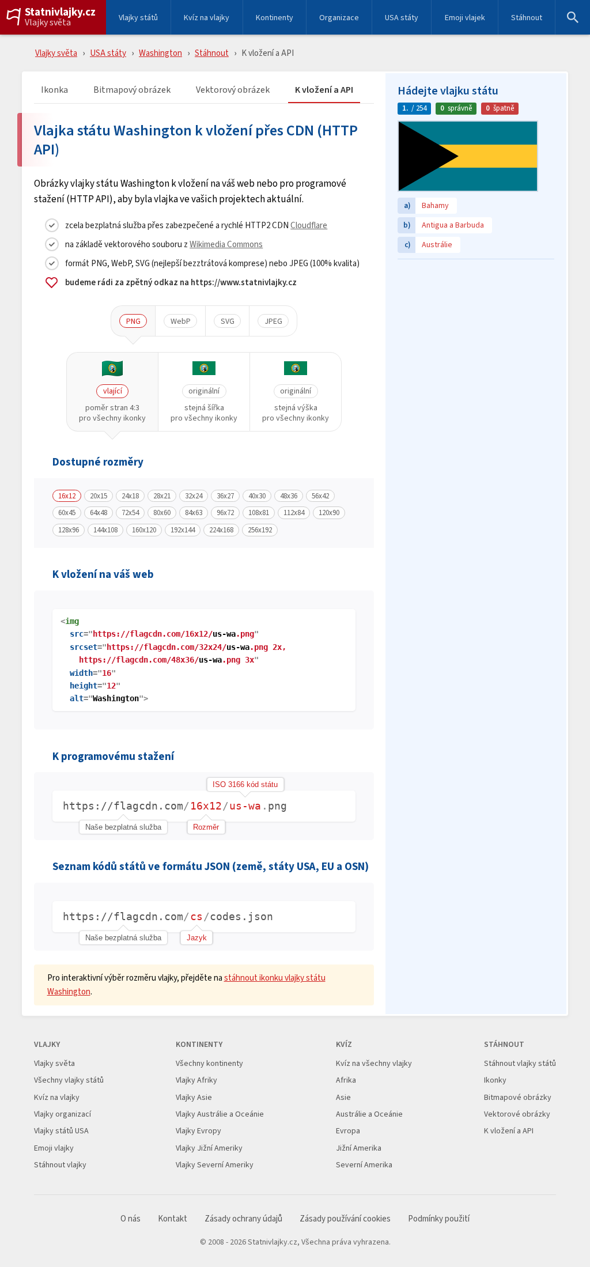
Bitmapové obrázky (517, 1097)
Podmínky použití (439, 1219)
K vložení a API (324, 90)
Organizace (339, 17)
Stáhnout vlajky (60, 1165)
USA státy (401, 17)
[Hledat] (572, 17)
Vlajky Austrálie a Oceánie (220, 1114)
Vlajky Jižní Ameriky (209, 1148)
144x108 (105, 530)
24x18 (130, 496)
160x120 (144, 530)
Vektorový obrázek (233, 90)
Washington (160, 52)
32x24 (193, 496)
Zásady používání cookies (345, 1219)
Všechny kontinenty (209, 1063)
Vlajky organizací (62, 1114)
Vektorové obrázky (517, 1114)
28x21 (162, 496)
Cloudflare (308, 225)
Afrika (346, 1080)
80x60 (162, 512)
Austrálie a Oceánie (369, 1114)
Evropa (348, 1131)
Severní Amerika (364, 1165)
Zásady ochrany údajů (243, 1219)
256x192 (260, 530)
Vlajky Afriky (196, 1080)
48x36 (288, 496)
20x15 (98, 496)
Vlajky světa (48, 22)
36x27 (225, 496)
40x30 (257, 496)
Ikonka (54, 90)
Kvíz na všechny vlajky (374, 1063)
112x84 (293, 512)
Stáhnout (526, 17)
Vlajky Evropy (198, 1131)
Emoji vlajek (465, 17)
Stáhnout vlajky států (520, 1063)
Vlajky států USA (61, 1131)
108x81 (258, 512)
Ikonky (495, 1080)
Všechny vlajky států (69, 1080)
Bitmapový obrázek (132, 90)
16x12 (66, 496)
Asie (343, 1097)
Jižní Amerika (358, 1148)
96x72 (225, 512)
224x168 (221, 530)
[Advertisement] (475, 337)
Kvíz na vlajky (206, 17)
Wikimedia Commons (226, 244)
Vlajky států (138, 17)
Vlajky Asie (194, 1097)
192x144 (183, 530)
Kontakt (172, 1219)
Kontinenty (274, 17)
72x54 (130, 512)
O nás (130, 1219)
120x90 (329, 512)
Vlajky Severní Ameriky (215, 1165)
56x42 (320, 496)
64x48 (98, 512)
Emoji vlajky (54, 1148)
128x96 (68, 530)
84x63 (193, 512)
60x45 (66, 512)
